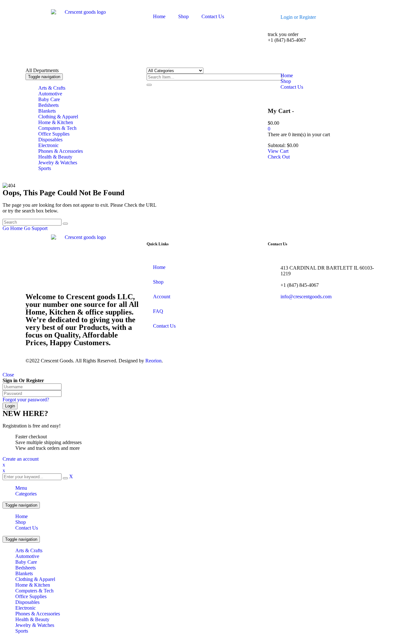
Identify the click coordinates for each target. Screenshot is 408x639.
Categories (26, 493)
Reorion (153, 360)
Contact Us (26, 528)
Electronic (25, 608)
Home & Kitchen (32, 585)
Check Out (279, 157)
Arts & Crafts (28, 550)
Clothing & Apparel (35, 579)
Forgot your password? (26, 399)
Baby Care (26, 562)
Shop (20, 522)
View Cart (278, 151)
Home (21, 516)
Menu (21, 488)
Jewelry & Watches (34, 625)
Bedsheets (25, 567)
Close (8, 374)
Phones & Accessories (37, 613)
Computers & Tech (34, 590)
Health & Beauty (32, 619)
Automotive (27, 556)
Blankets (24, 573)
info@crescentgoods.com (306, 296)
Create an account (21, 459)
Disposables (27, 602)
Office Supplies (31, 596)
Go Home (13, 228)
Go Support (35, 228)
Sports (21, 631)
